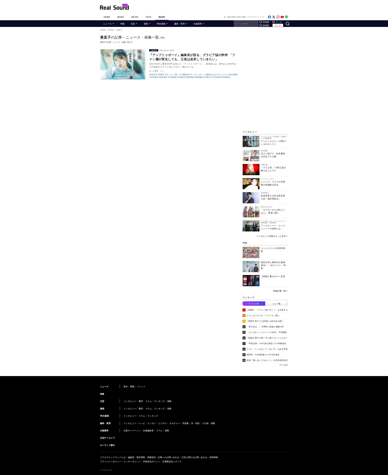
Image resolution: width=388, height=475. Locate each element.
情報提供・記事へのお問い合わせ (163, 457)
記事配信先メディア (172, 461)
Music (120, 16)
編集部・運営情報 (136, 457)
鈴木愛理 (233, 74)
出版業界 (198, 23)
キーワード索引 (107, 445)
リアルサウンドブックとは (112, 457)
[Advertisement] (214, 7)
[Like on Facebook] (269, 17)
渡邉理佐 (190, 77)
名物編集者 (148, 430)
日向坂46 (154, 77)
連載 (169, 401)
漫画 (146, 23)
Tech (148, 16)
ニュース (107, 23)
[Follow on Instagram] (277, 17)
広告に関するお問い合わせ (194, 457)
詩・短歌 (195, 423)
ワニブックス (222, 74)
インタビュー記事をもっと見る (271, 236)
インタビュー (130, 401)
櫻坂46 (186, 74)
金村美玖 (163, 77)
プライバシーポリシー (110, 461)
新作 (126, 386)
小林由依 (181, 77)
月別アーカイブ (107, 437)
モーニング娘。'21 (173, 74)
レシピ (142, 423)
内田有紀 (226, 77)
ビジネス (162, 423)
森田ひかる (211, 74)
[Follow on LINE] (286, 17)
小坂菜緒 (172, 77)
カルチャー (174, 423)
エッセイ (151, 423)
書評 (141, 401)
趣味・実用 (179, 23)
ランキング (159, 401)
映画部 (266, 25)
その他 (205, 423)
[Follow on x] (273, 17)
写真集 (185, 423)
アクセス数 (254, 303)
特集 (122, 23)
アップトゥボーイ (198, 74)
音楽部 (266, 21)
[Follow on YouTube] (282, 17)
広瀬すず (208, 77)
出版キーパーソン (132, 430)
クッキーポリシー (132, 461)
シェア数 (276, 303)
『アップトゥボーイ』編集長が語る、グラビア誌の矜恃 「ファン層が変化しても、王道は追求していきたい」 (192, 56)
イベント (141, 386)
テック (279, 21)
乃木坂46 (217, 77)
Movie (134, 16)
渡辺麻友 (199, 77)
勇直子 (162, 74)
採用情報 (213, 457)
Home (107, 16)
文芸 (133, 23)
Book (162, 16)
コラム (148, 401)
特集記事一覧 (279, 290)
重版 (132, 386)
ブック (278, 25)
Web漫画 (161, 23)
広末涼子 (153, 74)
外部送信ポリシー (151, 461)
